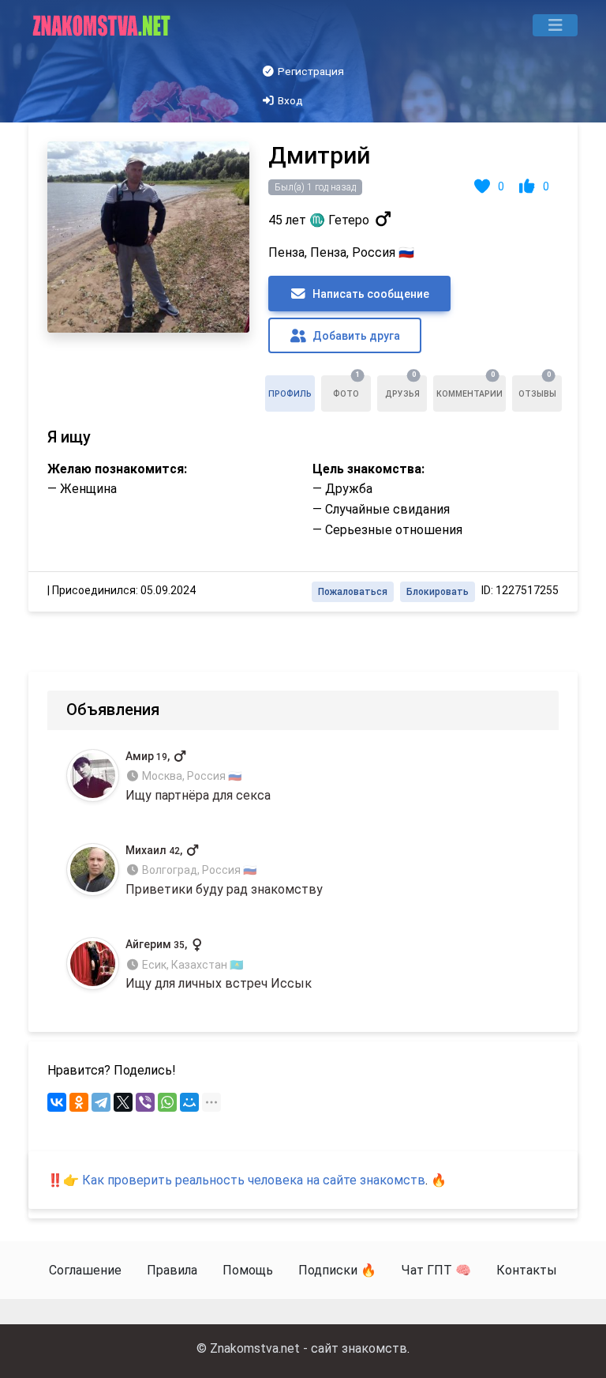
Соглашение (85, 1270)
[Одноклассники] (78, 1102)
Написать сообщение (369, 294)
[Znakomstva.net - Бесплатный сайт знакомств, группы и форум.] (103, 25)
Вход (289, 100)
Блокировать (437, 591)
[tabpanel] (303, 367)
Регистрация (309, 71)
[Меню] (555, 25)
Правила (172, 1270)
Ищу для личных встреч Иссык (218, 964)
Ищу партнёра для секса (198, 776)
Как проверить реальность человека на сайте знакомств (253, 1180)
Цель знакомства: (368, 468)
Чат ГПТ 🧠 (436, 1270)
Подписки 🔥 (337, 1270)
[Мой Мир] (189, 1102)
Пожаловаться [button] (352, 591)
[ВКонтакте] (56, 1102)
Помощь (248, 1270)
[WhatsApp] (167, 1102)
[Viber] (145, 1102)
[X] (123, 1102)
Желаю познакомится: (117, 468)
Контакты (526, 1270)
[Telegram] (101, 1102)
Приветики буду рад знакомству (224, 870)
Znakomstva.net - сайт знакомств (308, 1348)
